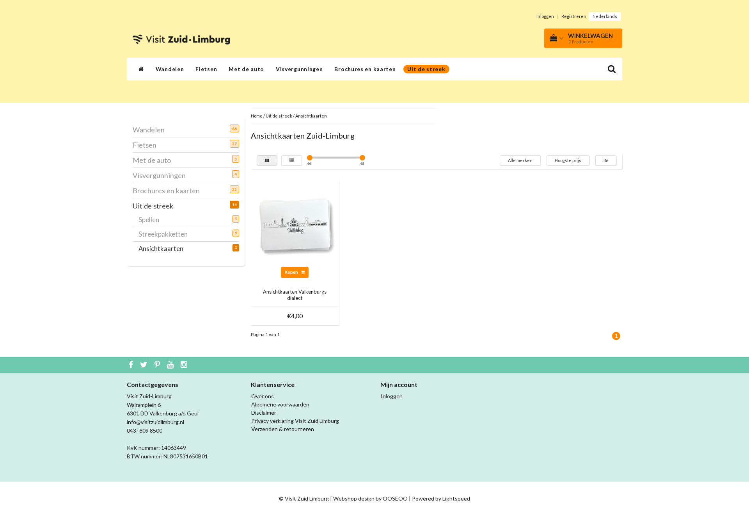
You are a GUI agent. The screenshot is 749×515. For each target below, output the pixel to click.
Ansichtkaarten (163, 248)
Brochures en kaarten (365, 69)
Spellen (151, 220)
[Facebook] (132, 365)
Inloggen (545, 16)
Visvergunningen (299, 69)
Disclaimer (263, 412)
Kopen (292, 271)
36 (605, 160)
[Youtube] (171, 365)
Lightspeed (456, 498)
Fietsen (206, 69)
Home (257, 115)
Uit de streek (426, 69)
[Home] (141, 69)
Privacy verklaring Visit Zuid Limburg (295, 420)
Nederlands (605, 16)
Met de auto (246, 69)
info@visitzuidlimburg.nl (155, 422)
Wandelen (170, 69)
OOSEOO (395, 498)
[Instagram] (185, 365)
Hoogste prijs (568, 160)
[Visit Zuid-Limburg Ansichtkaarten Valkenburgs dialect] (295, 224)
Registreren (573, 16)
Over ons (262, 396)
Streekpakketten (165, 234)
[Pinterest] (158, 365)
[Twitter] (144, 365)
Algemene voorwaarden (280, 404)
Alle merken (520, 160)
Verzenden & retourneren (282, 429)
